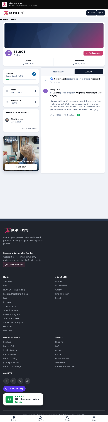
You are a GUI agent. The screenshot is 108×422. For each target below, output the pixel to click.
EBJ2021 (56, 92)
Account (59, 350)
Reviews (7, 302)
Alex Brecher (17, 119)
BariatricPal (8, 346)
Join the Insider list (14, 264)
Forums (58, 281)
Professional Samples (65, 366)
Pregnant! (95, 79)
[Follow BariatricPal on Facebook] (6, 381)
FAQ (5, 298)
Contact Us (60, 354)
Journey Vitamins (11, 362)
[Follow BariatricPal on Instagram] (13, 381)
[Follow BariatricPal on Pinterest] (20, 381)
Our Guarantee (62, 358)
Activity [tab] (88, 71)
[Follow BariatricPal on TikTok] (27, 381)
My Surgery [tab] (58, 71)
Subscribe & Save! (11, 318)
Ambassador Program (13, 322)
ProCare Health (10, 354)
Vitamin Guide (9, 306)
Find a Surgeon (62, 293)
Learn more (5, 4)
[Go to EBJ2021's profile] (45, 91)
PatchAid (7, 341)
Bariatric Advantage (12, 366)
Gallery (58, 289)
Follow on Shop (16, 388)
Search (58, 298)
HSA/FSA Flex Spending (14, 289)
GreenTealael (60, 79)
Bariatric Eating (10, 358)
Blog (5, 285)
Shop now (21, 167)
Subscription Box (11, 310)
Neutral (14, 103)
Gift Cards (7, 326)
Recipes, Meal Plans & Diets (15, 293)
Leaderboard (61, 285)
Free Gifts (7, 330)
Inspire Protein (10, 350)
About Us (7, 281)
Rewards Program (11, 314)
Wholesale (60, 362)
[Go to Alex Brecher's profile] (7, 120)
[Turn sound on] (34, 140)
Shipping (59, 341)
